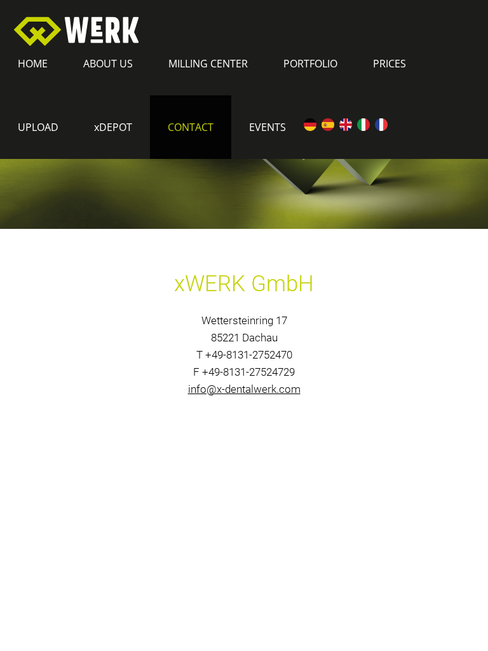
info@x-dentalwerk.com (244, 389)
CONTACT (191, 127)
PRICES (389, 64)
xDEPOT (113, 127)
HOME (33, 64)
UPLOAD (38, 127)
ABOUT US (108, 64)
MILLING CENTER (208, 64)
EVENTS (267, 127)
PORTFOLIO (310, 64)
